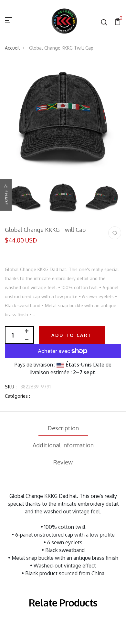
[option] (63, 119)
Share (6, 197)
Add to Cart (71, 335)
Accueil (12, 48)
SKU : (11, 386)
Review (63, 462)
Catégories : (17, 396)
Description (63, 428)
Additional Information (63, 445)
